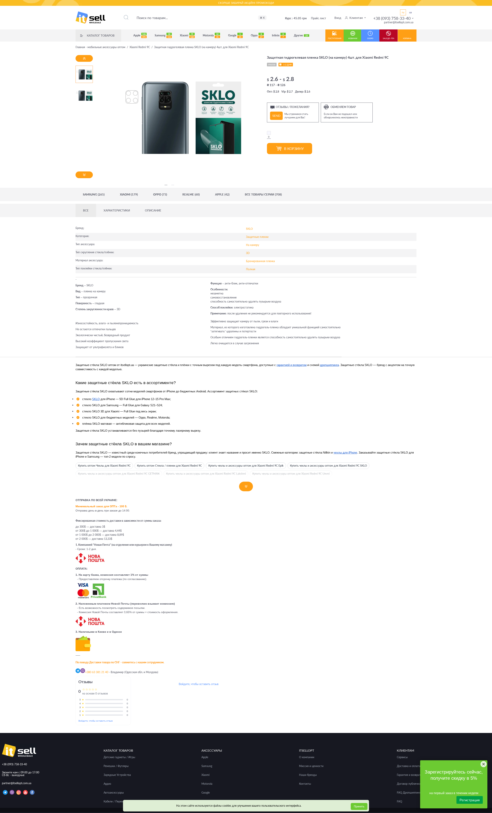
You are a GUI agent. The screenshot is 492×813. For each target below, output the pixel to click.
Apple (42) (222, 194)
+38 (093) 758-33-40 (392, 18)
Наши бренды (308, 775)
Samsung (163, 35)
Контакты (305, 783)
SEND (276, 115)
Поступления (334, 38)
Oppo (256, 35)
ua (410, 12)
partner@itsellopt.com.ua (398, 22)
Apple (139, 35)
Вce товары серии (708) (263, 194)
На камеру (252, 244)
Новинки (352, 38)
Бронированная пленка (260, 261)
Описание (153, 210)
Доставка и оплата (408, 766)
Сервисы (402, 757)
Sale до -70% (388, 38)
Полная (250, 269)
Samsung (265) (94, 194)
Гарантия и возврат (409, 775)
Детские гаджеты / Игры (119, 757)
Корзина (407, 38)
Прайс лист (318, 18)
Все (86, 210)
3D (248, 253)
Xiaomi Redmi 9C (140, 47)
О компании (306, 757)
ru (403, 12)
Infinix (278, 35)
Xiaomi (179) (129, 194)
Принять (359, 806)
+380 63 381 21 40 (96, 672)
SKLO (249, 228)
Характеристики (117, 210)
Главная (100, 47)
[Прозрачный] (269, 133)
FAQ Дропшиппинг (409, 792)
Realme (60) (191, 194)
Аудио (107, 783)
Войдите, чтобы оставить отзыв (95, 720)
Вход (337, 17)
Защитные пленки (257, 236)
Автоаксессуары (114, 792)
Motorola (211, 35)
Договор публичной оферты (414, 783)
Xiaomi (187, 35)
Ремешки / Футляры (116, 766)
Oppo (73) (160, 194)
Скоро (370, 38)
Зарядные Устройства (117, 775)
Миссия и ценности (311, 766)
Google (234, 35)
